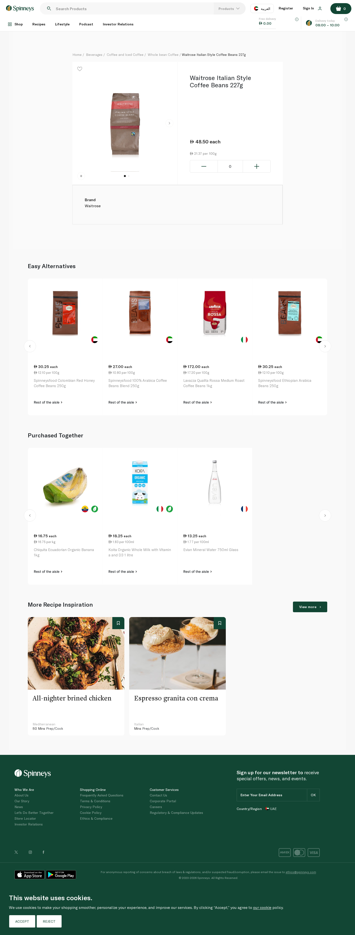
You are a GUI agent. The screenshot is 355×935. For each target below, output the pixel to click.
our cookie (262, 907)
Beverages (94, 54)
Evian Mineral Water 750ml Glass (210, 549)
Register (286, 8)
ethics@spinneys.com (301, 872)
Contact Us (158, 795)
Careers (156, 807)
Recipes (38, 24)
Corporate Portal (163, 801)
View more (307, 607)
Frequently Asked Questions (101, 795)
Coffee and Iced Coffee (125, 54)
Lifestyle (62, 24)
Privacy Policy (91, 807)
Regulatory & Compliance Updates (176, 812)
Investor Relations (118, 24)
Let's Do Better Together (34, 812)
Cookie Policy (90, 812)
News (18, 807)
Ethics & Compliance (96, 818)
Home (77, 54)
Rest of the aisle (47, 402)
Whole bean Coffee (163, 54)
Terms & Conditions (95, 801)
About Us (21, 795)
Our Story (21, 801)
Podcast (86, 24)
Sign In (309, 8)
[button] (169, 123)
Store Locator (25, 818)
